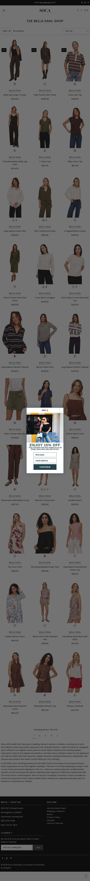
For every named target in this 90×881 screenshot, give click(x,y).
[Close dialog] (61, 410)
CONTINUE (45, 467)
